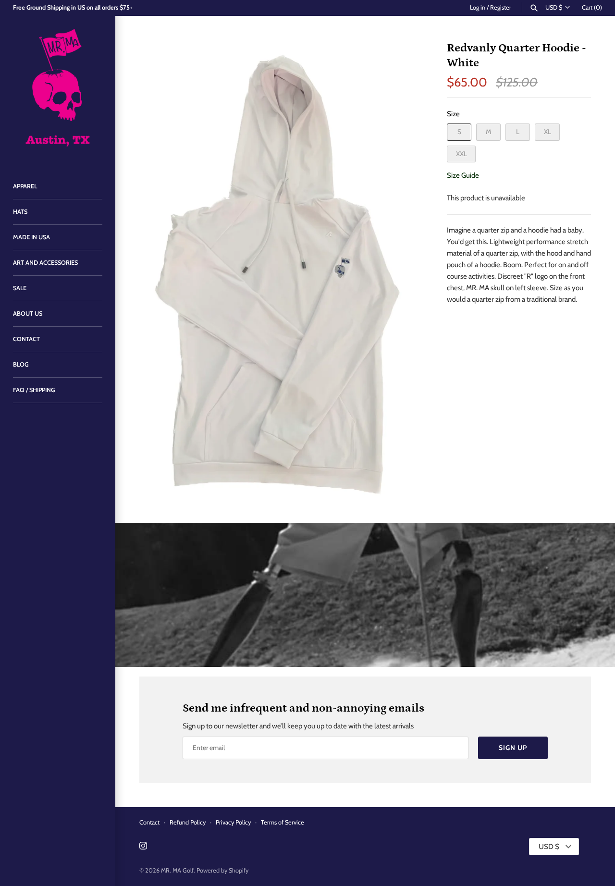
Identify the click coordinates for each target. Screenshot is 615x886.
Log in (477, 7)
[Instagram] (143, 846)
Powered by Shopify (222, 870)
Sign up (513, 747)
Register (500, 7)
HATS (20, 211)
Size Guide (463, 175)
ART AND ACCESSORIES (45, 262)
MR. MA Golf (177, 870)
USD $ (553, 7)
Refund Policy (188, 822)
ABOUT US (27, 313)
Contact (149, 822)
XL (547, 131)
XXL (461, 153)
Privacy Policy (233, 822)
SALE (19, 288)
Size (453, 114)
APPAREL (25, 186)
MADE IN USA (31, 237)
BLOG (21, 364)
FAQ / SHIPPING (34, 390)
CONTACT (26, 339)
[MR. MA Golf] (57, 90)
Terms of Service (282, 822)
